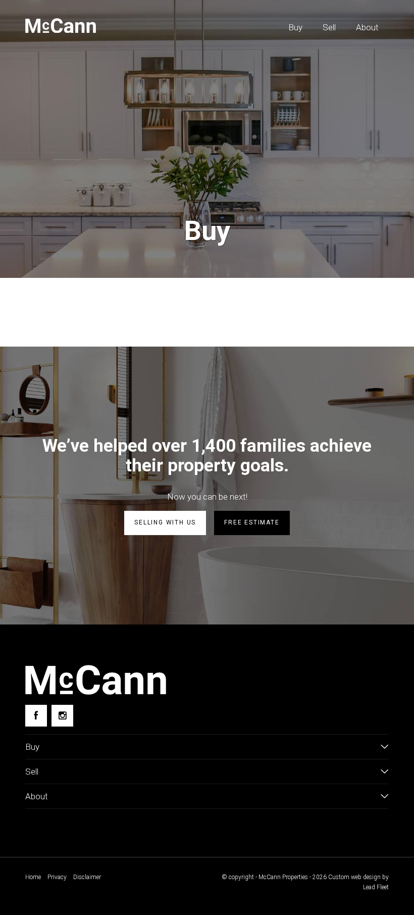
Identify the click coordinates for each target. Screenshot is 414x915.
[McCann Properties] (60, 25)
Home (33, 877)
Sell (329, 27)
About (367, 27)
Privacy (57, 877)
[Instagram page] (62, 716)
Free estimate (251, 522)
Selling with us (165, 522)
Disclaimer (87, 877)
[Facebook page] (36, 716)
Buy (295, 27)
